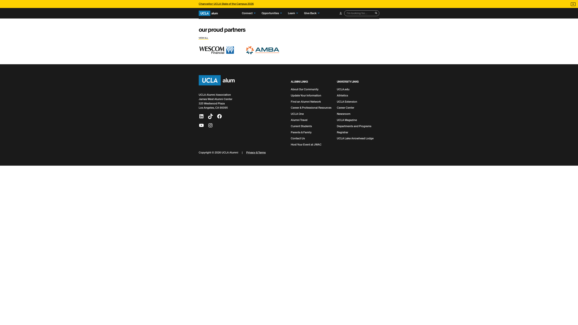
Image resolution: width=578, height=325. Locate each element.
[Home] (208, 13)
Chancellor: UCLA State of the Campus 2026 (226, 4)
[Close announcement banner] (573, 4)
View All (203, 38)
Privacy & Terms (256, 152)
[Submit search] (376, 13)
